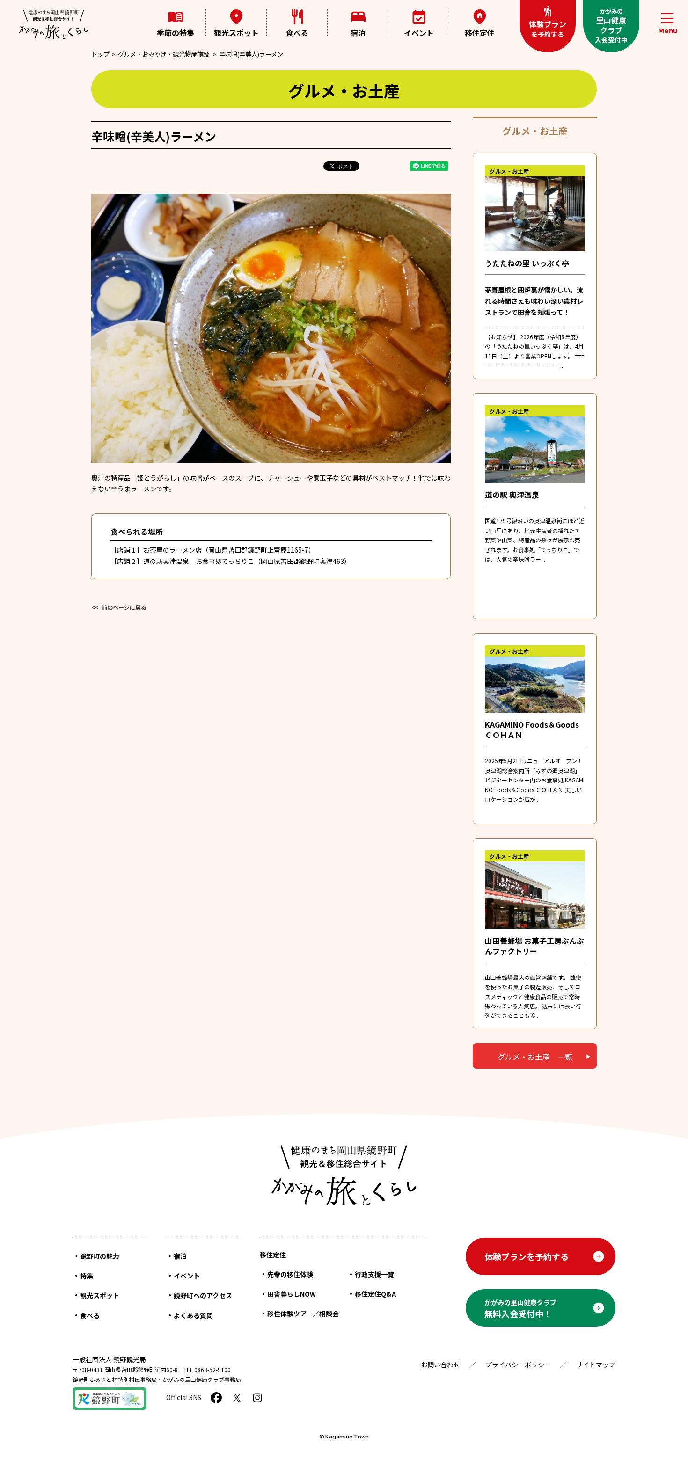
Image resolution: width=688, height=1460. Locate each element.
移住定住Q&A (375, 1294)
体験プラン (547, 28)
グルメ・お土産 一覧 (535, 1056)
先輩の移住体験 (290, 1274)
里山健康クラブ (611, 25)
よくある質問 (193, 1315)
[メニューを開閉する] (667, 24)
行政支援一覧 (374, 1274)
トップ (100, 54)
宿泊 (358, 32)
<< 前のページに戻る (118, 607)
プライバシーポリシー (518, 1364)
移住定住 (480, 32)
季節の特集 (175, 32)
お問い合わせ (440, 1364)
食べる (297, 32)
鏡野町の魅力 (99, 1256)
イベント (419, 32)
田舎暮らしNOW (291, 1294)
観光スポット (236, 32)
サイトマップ (595, 1364)
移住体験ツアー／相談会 (303, 1313)
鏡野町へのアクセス (203, 1295)
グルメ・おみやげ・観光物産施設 (163, 54)
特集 (86, 1275)
